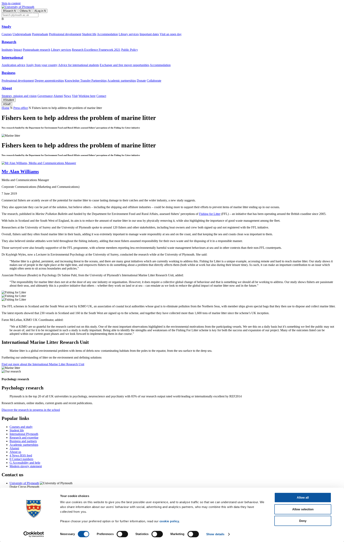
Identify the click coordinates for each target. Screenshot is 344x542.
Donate (141, 80)
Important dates (149, 34)
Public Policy (129, 49)
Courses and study (21, 426)
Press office (20, 108)
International (12, 57)
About (7, 88)
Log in (40, 10)
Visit (75, 96)
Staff (7, 104)
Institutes (7, 49)
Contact (101, 96)
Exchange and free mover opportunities (124, 65)
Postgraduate (40, 34)
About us (15, 452)
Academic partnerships (121, 80)
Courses (7, 34)
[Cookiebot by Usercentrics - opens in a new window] (33, 534)
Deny (302, 520)
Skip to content (11, 3)
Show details (215, 534)
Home (5, 108)
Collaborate (154, 80)
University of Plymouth (24, 483)
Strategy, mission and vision (19, 96)
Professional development (65, 34)
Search (9, 10)
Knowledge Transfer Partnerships (86, 80)
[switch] (122, 534)
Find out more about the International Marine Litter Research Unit (43, 364)
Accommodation (107, 34)
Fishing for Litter (209, 214)
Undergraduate (22, 34)
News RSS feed (21, 455)
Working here (87, 96)
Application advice (13, 65)
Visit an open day (171, 34)
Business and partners (23, 441)
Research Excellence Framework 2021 (96, 49)
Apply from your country (42, 65)
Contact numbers (21, 459)
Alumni (58, 96)
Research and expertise (24, 437)
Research (9, 42)
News (67, 96)
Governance (45, 96)
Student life (89, 34)
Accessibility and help (25, 462)
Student (8, 99)
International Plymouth (24, 434)
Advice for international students (78, 65)
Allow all (303, 497)
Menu (25, 10)
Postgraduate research (36, 49)
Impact (18, 49)
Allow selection (303, 509)
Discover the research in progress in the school (31, 410)
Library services (129, 34)
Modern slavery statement (26, 466)
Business (8, 73)
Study (6, 27)
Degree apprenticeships (49, 80)
